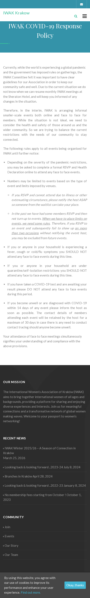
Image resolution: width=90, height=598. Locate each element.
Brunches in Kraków (18, 476)
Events (9, 536)
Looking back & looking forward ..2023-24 (34, 467)
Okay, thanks (75, 585)
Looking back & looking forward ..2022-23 (34, 485)
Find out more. (31, 592)
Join (7, 527)
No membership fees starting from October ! (35, 495)
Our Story (11, 545)
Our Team (11, 555)
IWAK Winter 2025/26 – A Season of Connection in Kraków (39, 450)
